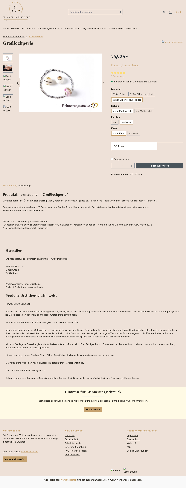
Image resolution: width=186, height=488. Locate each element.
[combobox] (92, 12)
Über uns (69, 435)
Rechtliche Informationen (142, 430)
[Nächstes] (104, 82)
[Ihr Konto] (164, 12)
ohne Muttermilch (122, 111)
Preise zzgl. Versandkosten (125, 65)
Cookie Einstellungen (137, 450)
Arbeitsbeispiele (73, 443)
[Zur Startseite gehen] (16, 11)
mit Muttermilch (144, 111)
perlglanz (126, 122)
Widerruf (131, 443)
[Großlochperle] (60, 83)
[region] (54, 83)
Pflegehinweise (72, 454)
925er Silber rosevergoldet (127, 99)
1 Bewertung (117, 76)
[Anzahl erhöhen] (132, 165)
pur (115, 122)
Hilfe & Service (74, 430)
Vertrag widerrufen (14, 459)
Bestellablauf (93, 409)
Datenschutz (133, 439)
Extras (121, 146)
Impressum (132, 435)
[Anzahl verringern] (114, 165)
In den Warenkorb (159, 165)
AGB (129, 447)
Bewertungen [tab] (25, 185)
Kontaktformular (29, 451)
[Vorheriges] (18, 82)
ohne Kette (118, 133)
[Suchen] (119, 12)
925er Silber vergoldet (141, 94)
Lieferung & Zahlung (75, 447)
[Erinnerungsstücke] (172, 42)
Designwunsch (121, 159)
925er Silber (119, 94)
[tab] (10, 185)
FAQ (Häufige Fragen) (76, 450)
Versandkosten (69, 479)
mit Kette (133, 133)
